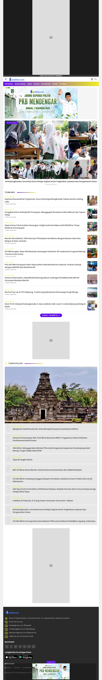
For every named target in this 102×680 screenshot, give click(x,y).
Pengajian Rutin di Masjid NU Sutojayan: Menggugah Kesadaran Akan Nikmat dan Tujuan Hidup (45, 213)
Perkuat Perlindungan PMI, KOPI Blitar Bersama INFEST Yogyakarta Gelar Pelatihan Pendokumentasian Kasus (50, 439)
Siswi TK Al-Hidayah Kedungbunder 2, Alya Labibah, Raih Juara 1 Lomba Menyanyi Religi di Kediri (45, 305)
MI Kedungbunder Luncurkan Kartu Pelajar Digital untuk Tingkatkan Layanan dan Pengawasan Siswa (51, 181)
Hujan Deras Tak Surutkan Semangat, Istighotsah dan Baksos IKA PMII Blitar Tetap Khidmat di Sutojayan (42, 226)
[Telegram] (20, 647)
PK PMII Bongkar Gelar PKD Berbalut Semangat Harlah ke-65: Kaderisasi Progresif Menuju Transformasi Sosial (45, 252)
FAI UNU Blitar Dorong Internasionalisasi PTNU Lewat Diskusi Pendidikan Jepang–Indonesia (54, 521)
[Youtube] (29, 647)
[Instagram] (25, 647)
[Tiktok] (34, 647)
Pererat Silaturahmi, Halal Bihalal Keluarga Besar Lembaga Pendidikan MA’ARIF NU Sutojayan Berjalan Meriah (42, 279)
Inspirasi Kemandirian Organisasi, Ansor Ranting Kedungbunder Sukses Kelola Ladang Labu (44, 200)
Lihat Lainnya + (51, 315)
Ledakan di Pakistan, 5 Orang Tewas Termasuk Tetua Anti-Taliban (43, 500)
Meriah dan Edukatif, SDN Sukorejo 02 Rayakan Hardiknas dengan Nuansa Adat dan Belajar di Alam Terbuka (43, 239)
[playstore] (25, 659)
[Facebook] (7, 647)
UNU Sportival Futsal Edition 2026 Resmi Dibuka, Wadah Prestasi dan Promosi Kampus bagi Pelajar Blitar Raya (54, 490)
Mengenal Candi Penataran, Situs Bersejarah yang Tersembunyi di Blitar (45, 429)
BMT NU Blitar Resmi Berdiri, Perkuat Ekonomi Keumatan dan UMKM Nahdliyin (47, 470)
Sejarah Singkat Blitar (23, 459)
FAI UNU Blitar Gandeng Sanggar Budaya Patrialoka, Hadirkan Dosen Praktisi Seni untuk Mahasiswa (52, 480)
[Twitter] (11, 647)
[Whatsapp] (16, 647)
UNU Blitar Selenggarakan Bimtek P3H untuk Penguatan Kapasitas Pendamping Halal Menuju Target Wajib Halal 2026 (51, 449)
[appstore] (11, 659)
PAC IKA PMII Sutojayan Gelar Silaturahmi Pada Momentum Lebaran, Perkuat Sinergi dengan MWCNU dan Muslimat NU (43, 266)
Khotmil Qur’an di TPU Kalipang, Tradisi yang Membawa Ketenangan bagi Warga (41, 292)
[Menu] (6, 79)
